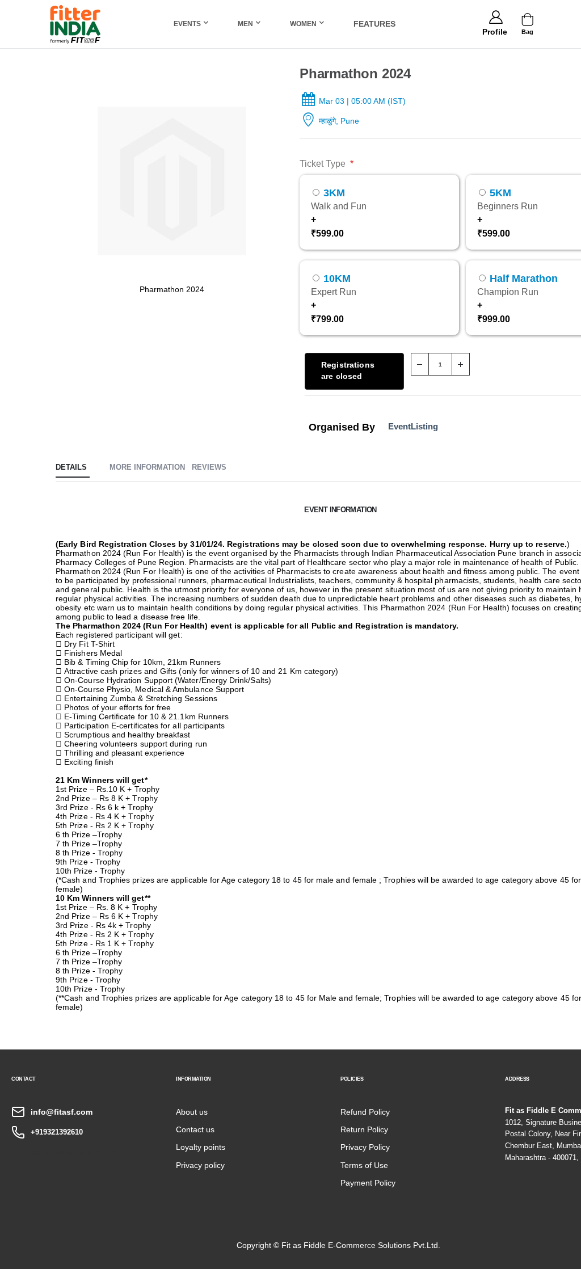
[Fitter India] (75, 24)
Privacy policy (200, 1165)
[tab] (73, 468)
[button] (494, 30)
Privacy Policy (365, 1147)
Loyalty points (200, 1147)
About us (192, 1111)
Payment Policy (367, 1182)
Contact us (195, 1129)
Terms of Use (364, 1165)
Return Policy (364, 1129)
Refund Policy (365, 1111)
